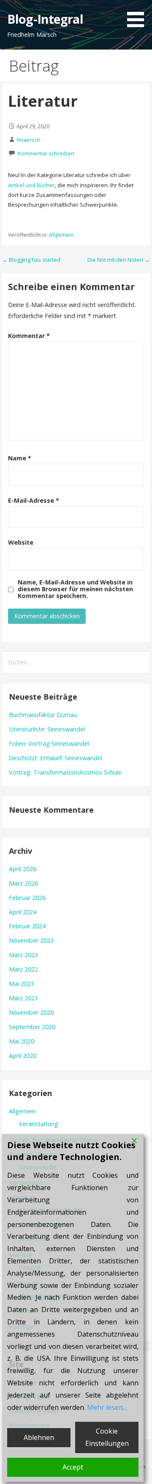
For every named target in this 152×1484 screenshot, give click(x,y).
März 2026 (23, 883)
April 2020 (22, 1056)
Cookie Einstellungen (107, 1437)
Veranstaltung (38, 1124)
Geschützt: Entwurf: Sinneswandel (55, 758)
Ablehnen (39, 1437)
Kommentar (29, 336)
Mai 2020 (21, 1041)
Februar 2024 (27, 926)
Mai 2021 (21, 984)
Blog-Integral (45, 19)
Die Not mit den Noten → (118, 259)
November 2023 (31, 940)
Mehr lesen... (107, 1407)
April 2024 (22, 912)
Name (19, 458)
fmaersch (28, 140)
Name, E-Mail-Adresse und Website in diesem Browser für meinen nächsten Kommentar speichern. (75, 589)
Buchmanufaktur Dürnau (43, 715)
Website (20, 542)
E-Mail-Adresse (33, 500)
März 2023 (23, 955)
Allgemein (61, 234)
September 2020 (32, 1027)
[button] (138, 15)
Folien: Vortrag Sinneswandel (49, 743)
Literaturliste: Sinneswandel (47, 729)
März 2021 (23, 998)
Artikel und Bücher (31, 185)
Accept (72, 1467)
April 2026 (22, 869)
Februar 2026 (27, 898)
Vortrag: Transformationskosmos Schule (65, 772)
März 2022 (23, 969)
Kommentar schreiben (46, 153)
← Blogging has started (31, 259)
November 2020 (31, 1012)
